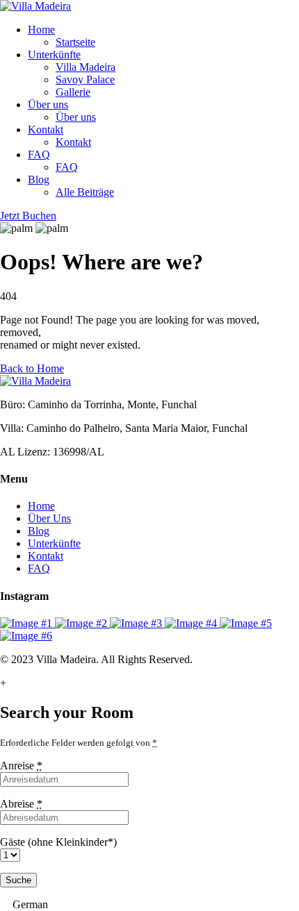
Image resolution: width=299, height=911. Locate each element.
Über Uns (49, 518)
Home (41, 29)
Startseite (75, 42)
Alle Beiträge (85, 192)
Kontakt (45, 129)
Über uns (48, 104)
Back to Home (32, 368)
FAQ (39, 154)
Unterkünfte (54, 54)
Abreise (21, 804)
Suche (18, 880)
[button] (149, 905)
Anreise (21, 765)
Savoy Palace (85, 79)
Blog (38, 179)
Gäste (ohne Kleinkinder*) (58, 842)
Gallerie (73, 92)
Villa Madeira (85, 67)
